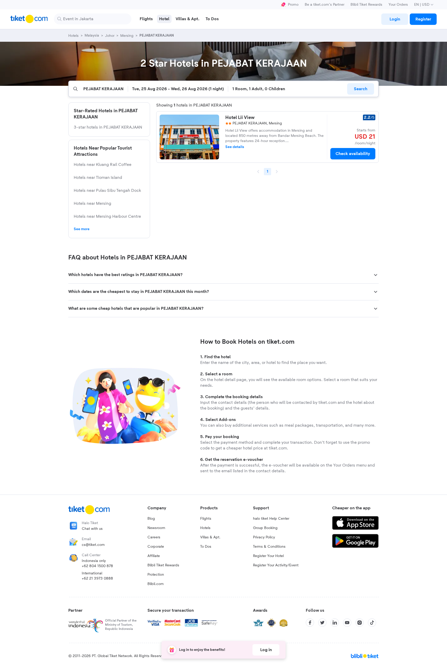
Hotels (205, 528)
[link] (394, 19)
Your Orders (398, 4)
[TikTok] (372, 622)
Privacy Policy (264, 537)
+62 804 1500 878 (97, 566)
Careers (153, 537)
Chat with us (92, 528)
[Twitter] (322, 622)
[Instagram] (359, 622)
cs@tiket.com (93, 545)
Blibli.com (155, 584)
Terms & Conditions (269, 546)
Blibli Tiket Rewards (366, 4)
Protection (155, 574)
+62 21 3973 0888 (97, 578)
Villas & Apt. (210, 537)
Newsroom (156, 528)
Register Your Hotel (268, 556)
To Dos (205, 546)
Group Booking (265, 528)
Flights (205, 518)
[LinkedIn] (335, 622)
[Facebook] (310, 622)
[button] (223, 275)
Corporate (155, 546)
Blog (151, 518)
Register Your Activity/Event (276, 565)
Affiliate (153, 556)
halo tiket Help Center (271, 518)
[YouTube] (347, 622)
